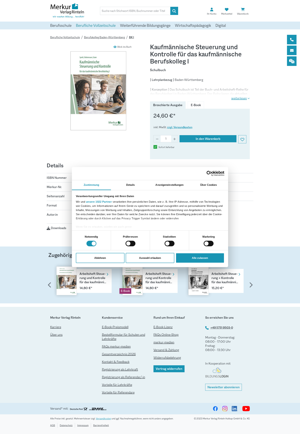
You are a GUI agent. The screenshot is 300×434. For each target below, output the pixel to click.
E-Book (196, 105)
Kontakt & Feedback (116, 362)
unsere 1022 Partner (99, 201)
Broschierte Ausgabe (167, 105)
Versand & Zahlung (166, 350)
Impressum (83, 425)
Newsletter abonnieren (223, 387)
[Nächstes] (250, 285)
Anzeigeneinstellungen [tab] (169, 184)
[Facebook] (215, 408)
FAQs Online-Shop (165, 335)
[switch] (130, 243)
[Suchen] (174, 11)
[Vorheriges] (49, 285)
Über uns (56, 335)
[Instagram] (224, 408)
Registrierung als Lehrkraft (120, 369)
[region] (150, 280)
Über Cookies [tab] (208, 184)
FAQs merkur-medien (116, 346)
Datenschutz (66, 425)
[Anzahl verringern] (157, 138)
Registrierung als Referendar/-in (123, 377)
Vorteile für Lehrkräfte (117, 385)
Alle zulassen (200, 257)
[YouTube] (246, 408)
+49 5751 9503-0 (221, 327)
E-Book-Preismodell (115, 327)
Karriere (55, 327)
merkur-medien (163, 342)
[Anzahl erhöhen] (174, 138)
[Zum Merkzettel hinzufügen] (242, 139)
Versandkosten (103, 418)
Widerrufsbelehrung (167, 358)
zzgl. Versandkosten (179, 127)
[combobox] (135, 11)
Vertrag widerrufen (169, 369)
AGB (52, 425)
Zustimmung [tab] (91, 184)
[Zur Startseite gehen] (67, 11)
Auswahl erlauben (150, 257)
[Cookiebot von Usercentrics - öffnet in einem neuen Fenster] (209, 173)
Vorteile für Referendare (118, 392)
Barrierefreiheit (101, 425)
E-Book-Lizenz (163, 327)
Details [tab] (130, 184)
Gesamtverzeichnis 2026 (119, 354)
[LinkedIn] (235, 408)
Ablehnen (100, 257)
